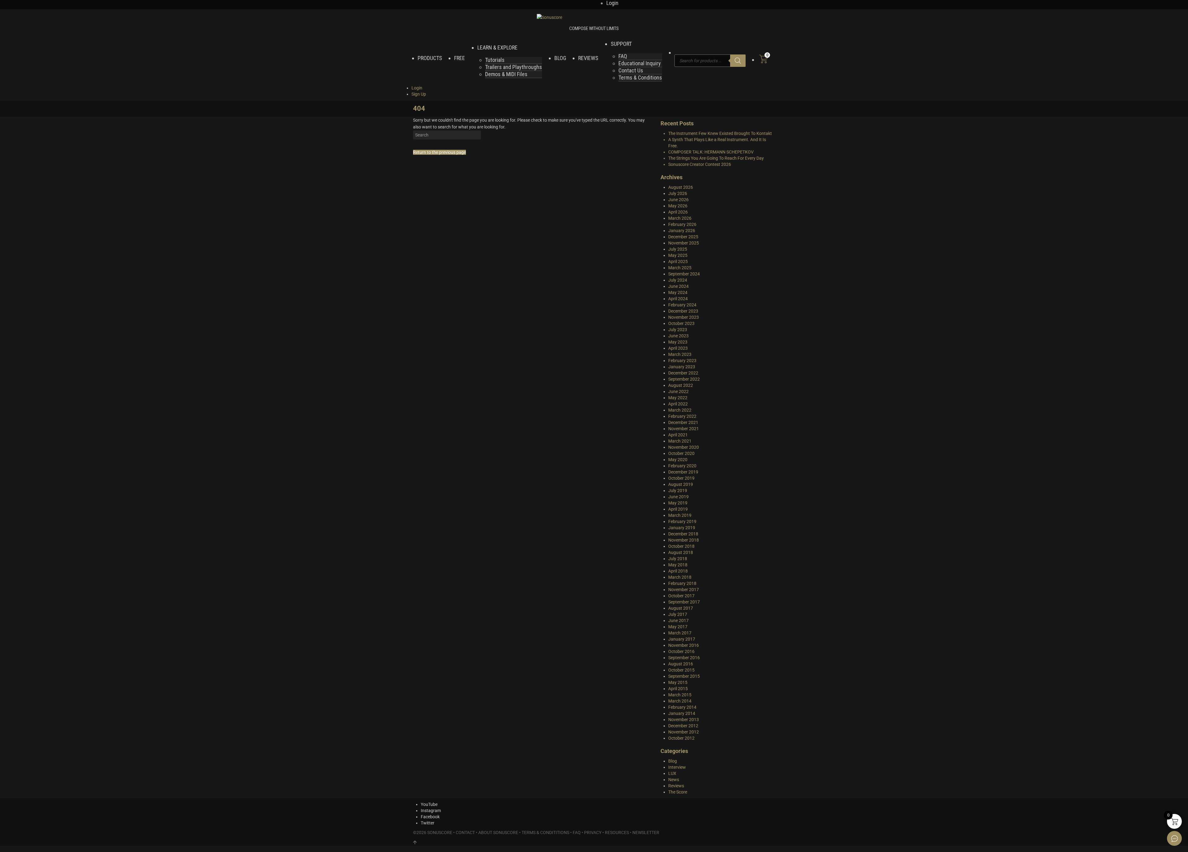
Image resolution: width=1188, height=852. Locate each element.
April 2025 (678, 261)
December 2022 (683, 372)
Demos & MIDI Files (506, 74)
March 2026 (679, 218)
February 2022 (682, 416)
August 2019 (680, 484)
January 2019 (681, 527)
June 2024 (678, 286)
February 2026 (682, 224)
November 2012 (683, 731)
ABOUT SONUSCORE (498, 832)
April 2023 (678, 348)
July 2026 (677, 193)
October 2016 (681, 651)
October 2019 (681, 478)
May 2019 (677, 502)
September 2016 (684, 657)
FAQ (622, 56)
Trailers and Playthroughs (513, 67)
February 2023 (682, 360)
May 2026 (677, 205)
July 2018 (677, 558)
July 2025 (677, 249)
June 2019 (678, 496)
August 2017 (680, 608)
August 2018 (680, 552)
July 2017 (677, 614)
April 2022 (678, 403)
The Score (677, 791)
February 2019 (682, 521)
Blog (672, 761)
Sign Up (418, 94)
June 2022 (678, 391)
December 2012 (683, 725)
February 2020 (682, 465)
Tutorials (495, 60)
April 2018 (678, 571)
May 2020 (677, 459)
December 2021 (683, 422)
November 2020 (683, 447)
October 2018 (681, 546)
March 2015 (679, 694)
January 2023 (681, 366)
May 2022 (677, 397)
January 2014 (681, 713)
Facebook (430, 816)
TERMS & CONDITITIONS (545, 832)
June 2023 (678, 335)
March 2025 (679, 267)
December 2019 (683, 471)
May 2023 (677, 342)
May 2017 (677, 626)
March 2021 (679, 441)
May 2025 (677, 255)
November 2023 (683, 317)
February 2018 (682, 583)
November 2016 (683, 645)
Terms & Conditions (640, 77)
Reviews (676, 785)
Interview (677, 767)
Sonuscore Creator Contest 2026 (699, 164)
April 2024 (678, 298)
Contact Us (630, 70)
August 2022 (680, 385)
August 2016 (680, 663)
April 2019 (678, 509)
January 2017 (681, 639)
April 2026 (678, 212)
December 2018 (683, 533)
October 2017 (681, 595)
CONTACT (465, 832)
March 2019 (679, 515)
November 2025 (683, 242)
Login (416, 87)
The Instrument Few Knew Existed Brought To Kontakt (720, 133)
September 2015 (684, 676)
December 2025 (683, 236)
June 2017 (678, 620)
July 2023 (677, 329)
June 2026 (678, 199)
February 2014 (682, 707)
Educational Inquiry (639, 63)
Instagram (431, 810)
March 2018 (679, 577)
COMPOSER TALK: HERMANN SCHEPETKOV (711, 151)
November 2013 (683, 719)
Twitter (427, 822)
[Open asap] (1174, 838)
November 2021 (683, 428)
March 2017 (679, 632)
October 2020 (681, 453)
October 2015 (681, 670)
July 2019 (677, 490)
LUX (672, 773)
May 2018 (677, 564)
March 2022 (679, 410)
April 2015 (678, 688)
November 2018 (683, 540)
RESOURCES (617, 832)
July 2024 (677, 280)
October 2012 (681, 738)
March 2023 (679, 354)
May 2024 (677, 292)
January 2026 (681, 230)
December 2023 (683, 311)
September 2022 (684, 379)
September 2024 (684, 273)
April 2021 (678, 434)
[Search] (738, 60)
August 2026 (680, 187)
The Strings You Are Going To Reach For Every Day (716, 158)
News (673, 779)
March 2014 (679, 700)
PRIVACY (592, 832)
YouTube (429, 804)
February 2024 (682, 304)
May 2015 (677, 682)
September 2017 (684, 601)
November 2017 (683, 589)
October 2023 (681, 323)
